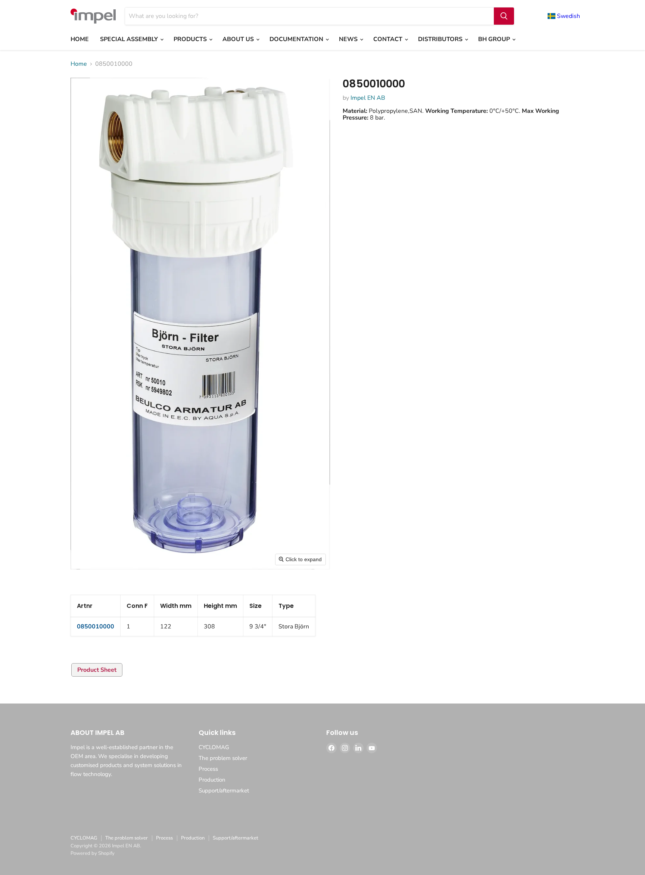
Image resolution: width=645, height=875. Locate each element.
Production (212, 779)
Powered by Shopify (93, 853)
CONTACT (388, 39)
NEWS (349, 39)
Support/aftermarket (224, 790)
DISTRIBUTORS (441, 39)
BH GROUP (494, 39)
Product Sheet (96, 670)
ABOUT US (238, 39)
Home (79, 64)
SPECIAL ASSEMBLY (129, 39)
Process (208, 769)
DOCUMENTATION (297, 39)
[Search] (504, 16)
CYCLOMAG (214, 747)
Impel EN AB (367, 98)
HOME (80, 39)
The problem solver (223, 758)
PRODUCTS (191, 39)
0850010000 (95, 626)
